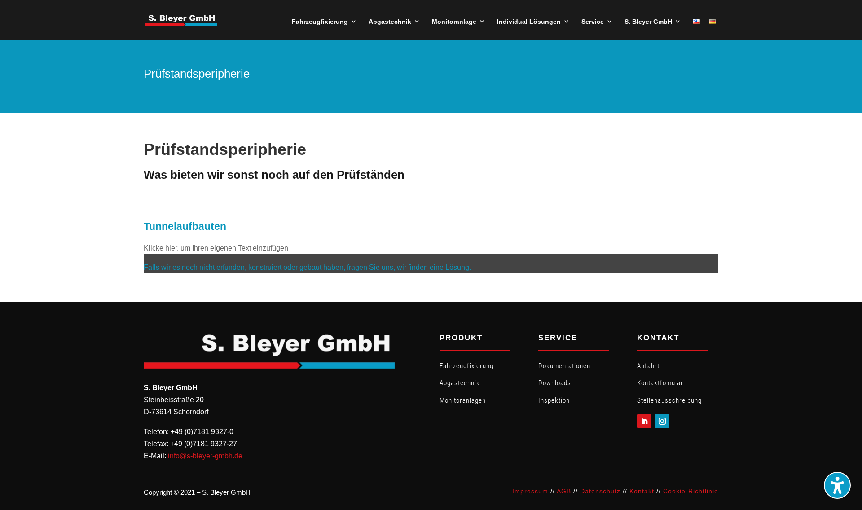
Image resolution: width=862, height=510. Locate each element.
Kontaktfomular (660, 383)
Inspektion (554, 400)
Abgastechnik (460, 383)
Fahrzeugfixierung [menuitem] (320, 21)
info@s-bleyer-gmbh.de (205, 456)
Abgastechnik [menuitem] (390, 21)
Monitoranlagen (463, 400)
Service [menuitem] (592, 21)
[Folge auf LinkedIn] (644, 421)
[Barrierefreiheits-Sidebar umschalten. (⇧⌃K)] (837, 485)
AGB (564, 491)
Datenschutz (600, 491)
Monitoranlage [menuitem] (454, 21)
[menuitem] (696, 21)
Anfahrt (648, 366)
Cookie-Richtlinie (690, 491)
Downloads (554, 383)
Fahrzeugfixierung (466, 366)
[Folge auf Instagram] (662, 421)
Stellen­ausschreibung (669, 400)
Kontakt (641, 491)
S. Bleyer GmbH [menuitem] (648, 21)
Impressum (530, 491)
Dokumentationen (564, 366)
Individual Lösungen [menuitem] (529, 21)
